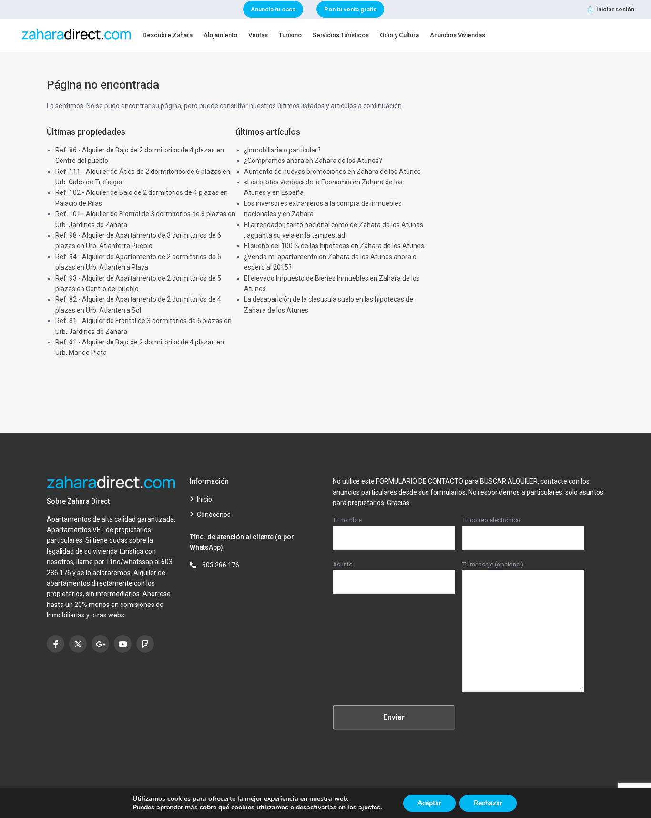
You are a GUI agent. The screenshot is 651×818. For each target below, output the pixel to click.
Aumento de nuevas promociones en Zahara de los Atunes (332, 171)
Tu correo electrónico (491, 520)
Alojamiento (220, 35)
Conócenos (214, 514)
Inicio (204, 499)
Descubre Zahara (167, 35)
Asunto (343, 564)
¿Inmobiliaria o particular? (282, 150)
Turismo (290, 35)
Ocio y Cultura (399, 35)
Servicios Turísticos (341, 35)
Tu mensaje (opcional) (492, 564)
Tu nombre (347, 520)
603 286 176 (220, 565)
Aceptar (429, 803)
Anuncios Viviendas (457, 35)
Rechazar (488, 803)
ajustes (369, 807)
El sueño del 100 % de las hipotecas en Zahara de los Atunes (334, 246)
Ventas (258, 35)
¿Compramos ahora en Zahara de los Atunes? (313, 160)
